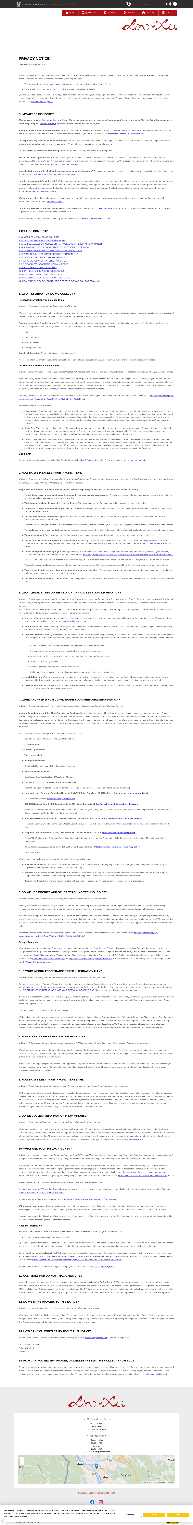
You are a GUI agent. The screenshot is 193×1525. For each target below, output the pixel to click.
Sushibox (130, 12)
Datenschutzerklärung (98, 1493)
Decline (154, 1515)
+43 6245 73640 (141, 4)
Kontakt (169, 12)
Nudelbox (111, 12)
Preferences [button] (24, 1516)
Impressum (82, 1493)
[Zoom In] (22, 1459)
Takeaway (150, 12)
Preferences (130, 1515)
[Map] (96, 1469)
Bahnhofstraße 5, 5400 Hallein (60, 4)
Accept (177, 1515)
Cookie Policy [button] (79, 1513)
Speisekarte (90, 12)
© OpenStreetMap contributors (162, 1482)
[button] (96, 1467)
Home (72, 12)
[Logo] (96, 24)
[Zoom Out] (22, 1463)
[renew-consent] (3, 1522)
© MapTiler (146, 1482)
